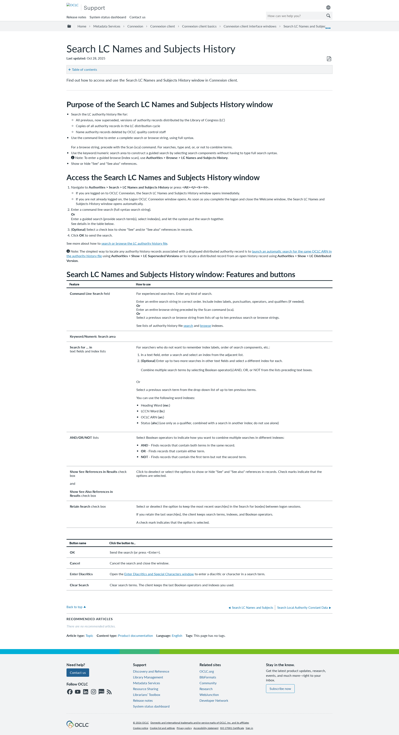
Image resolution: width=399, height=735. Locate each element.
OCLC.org (207, 671)
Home (82, 26)
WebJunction (209, 694)
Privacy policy (184, 728)
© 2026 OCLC (141, 722)
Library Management (148, 677)
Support (94, 7)
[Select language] (328, 7)
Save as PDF (328, 58)
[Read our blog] (101, 692)
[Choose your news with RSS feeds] (109, 692)
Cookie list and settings (162, 728)
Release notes (76, 17)
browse (205, 325)
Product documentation (135, 635)
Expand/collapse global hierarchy (69, 26)
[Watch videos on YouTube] (77, 692)
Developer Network (214, 700)
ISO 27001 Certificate (232, 728)
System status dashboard (108, 17)
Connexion (135, 26)
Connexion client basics (199, 26)
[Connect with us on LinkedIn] (85, 692)
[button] (328, 16)
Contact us (137, 17)
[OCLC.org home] (72, 4)
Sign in (249, 728)
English (177, 635)
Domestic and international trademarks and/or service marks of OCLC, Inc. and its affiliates (199, 722)
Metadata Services (106, 26)
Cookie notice (140, 728)
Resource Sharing (145, 688)
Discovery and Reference (151, 671)
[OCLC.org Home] (77, 726)
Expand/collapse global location (327, 26)
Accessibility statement (205, 728)
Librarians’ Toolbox (146, 694)
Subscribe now (280, 688)
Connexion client (162, 26)
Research (206, 688)
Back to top (74, 607)
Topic (89, 635)
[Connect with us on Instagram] (93, 692)
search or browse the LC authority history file (134, 243)
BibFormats (208, 677)
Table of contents (84, 69)
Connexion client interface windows (250, 26)
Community (208, 682)
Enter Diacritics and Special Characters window (159, 573)
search (188, 325)
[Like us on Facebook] (69, 692)
